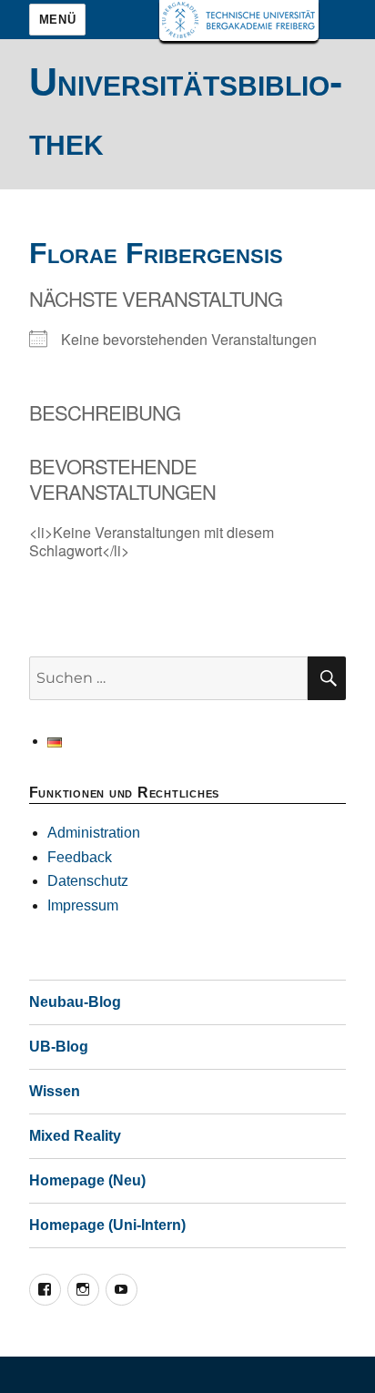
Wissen (54, 1091)
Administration (93, 832)
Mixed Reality (75, 1136)
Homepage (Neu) (87, 1180)
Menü (57, 19)
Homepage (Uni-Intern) (107, 1225)
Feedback (79, 857)
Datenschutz (87, 881)
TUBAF (239, 20)
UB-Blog (58, 1046)
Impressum (82, 905)
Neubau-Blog (75, 1002)
